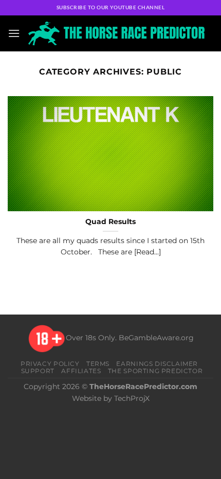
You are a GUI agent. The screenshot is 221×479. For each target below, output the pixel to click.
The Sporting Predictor (155, 371)
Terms (97, 363)
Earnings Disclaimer (157, 363)
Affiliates (81, 371)
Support (37, 371)
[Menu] (14, 33)
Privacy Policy (50, 363)
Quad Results (110, 221)
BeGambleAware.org (156, 338)
